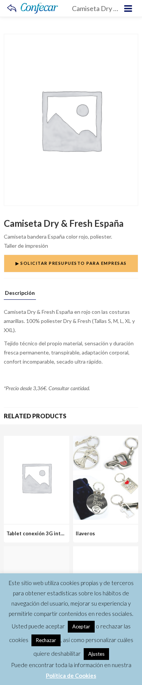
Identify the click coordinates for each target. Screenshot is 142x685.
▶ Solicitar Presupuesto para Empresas (71, 263)
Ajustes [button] (96, 654)
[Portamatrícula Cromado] (36, 550)
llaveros (85, 533)
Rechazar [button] (46, 640)
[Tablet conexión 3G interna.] (36, 440)
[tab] (20, 295)
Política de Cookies (71, 675)
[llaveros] (106, 440)
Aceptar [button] (81, 626)
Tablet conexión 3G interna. (39, 533)
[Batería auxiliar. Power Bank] (106, 550)
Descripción (20, 293)
